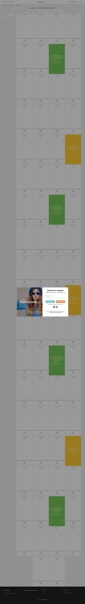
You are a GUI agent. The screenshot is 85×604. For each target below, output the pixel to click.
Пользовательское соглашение (55, 311)
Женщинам (50, 301)
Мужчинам (60, 301)
